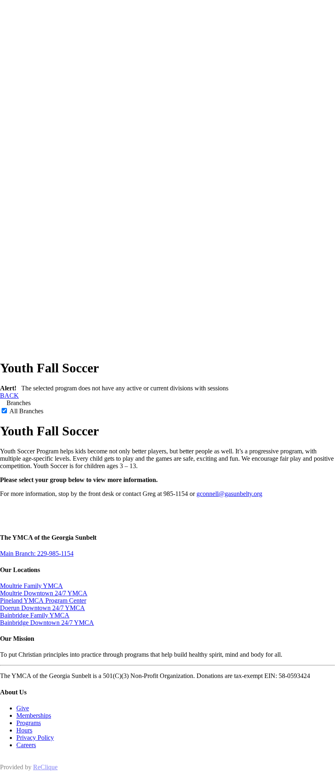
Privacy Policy (35, 737)
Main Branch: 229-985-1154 (37, 553)
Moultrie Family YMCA (31, 585)
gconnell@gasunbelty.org (229, 493)
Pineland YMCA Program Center (43, 600)
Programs (28, 722)
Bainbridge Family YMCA (34, 615)
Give (22, 708)
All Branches (25, 411)
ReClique (45, 767)
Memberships (33, 715)
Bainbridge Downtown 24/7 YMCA (47, 622)
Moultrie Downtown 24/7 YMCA (43, 593)
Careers (26, 744)
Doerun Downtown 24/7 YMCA (42, 607)
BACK (9, 395)
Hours (24, 730)
